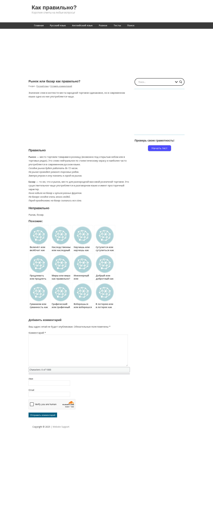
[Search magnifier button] (181, 82)
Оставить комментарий (61, 86)
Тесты (117, 25)
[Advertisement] (106, 52)
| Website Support (60, 426)
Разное (103, 25)
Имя (31, 378)
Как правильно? (54, 7)
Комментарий (37, 332)
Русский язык (58, 25)
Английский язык (82, 25)
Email (31, 389)
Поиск (130, 25)
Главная (39, 25)
